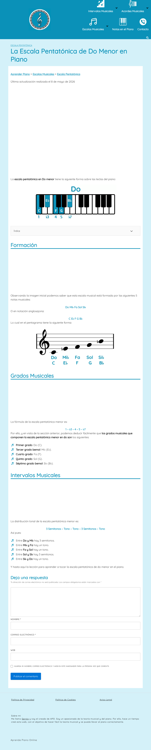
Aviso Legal (106, 699)
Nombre (16, 619)
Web (13, 650)
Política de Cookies (65, 699)
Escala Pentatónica (21, 45)
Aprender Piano (20, 74)
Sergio (25, 718)
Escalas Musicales (43, 74)
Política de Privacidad (22, 699)
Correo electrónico (23, 634)
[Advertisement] (75, 107)
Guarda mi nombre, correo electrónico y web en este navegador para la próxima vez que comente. (61, 666)
